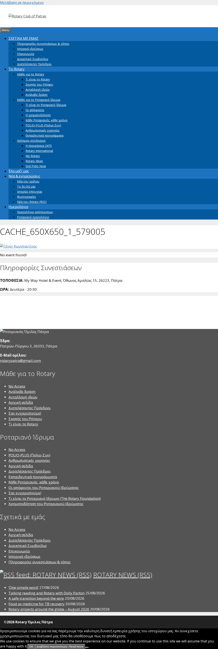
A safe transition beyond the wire (36, 598)
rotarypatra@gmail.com (20, 360)
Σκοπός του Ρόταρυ (39, 84)
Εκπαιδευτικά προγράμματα (44, 135)
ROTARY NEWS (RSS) (122, 574)
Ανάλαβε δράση (36, 95)
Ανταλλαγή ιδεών (38, 90)
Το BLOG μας (26, 186)
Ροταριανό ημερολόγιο (33, 217)
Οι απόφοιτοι (35, 110)
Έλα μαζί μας (19, 171)
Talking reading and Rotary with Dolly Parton (47, 593)
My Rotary (33, 156)
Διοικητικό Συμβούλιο (32, 59)
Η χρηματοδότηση (38, 115)
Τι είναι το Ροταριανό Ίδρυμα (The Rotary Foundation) (55, 498)
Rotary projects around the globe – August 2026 (49, 609)
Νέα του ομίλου (28, 181)
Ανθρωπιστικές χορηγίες (42, 130)
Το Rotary (16, 69)
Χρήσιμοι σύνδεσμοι (31, 141)
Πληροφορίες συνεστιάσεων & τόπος (43, 44)
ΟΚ (31, 646)
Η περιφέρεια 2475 (39, 146)
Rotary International (39, 151)
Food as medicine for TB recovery (37, 603)
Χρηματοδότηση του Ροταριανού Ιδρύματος (46, 503)
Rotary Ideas (34, 161)
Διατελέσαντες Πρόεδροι (34, 64)
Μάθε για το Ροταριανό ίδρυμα (38, 100)
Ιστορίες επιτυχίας (29, 192)
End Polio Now (36, 166)
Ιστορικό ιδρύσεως (30, 49)
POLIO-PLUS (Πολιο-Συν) (43, 125)
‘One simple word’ (24, 587)
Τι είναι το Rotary (38, 79)
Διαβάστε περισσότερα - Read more (60, 646)
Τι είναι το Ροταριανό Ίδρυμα (46, 105)
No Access (17, 386)
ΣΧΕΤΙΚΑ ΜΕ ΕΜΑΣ (23, 38)
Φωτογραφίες (26, 197)
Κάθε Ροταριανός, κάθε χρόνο (46, 120)
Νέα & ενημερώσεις (24, 176)
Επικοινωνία (25, 54)
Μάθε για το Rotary (30, 74)
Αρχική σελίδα (21, 402)
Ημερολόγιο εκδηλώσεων (35, 212)
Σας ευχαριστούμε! (25, 413)
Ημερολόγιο (18, 206)
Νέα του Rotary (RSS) (32, 202)
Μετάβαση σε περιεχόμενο (22, 2)
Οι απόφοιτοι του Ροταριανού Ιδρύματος (44, 487)
